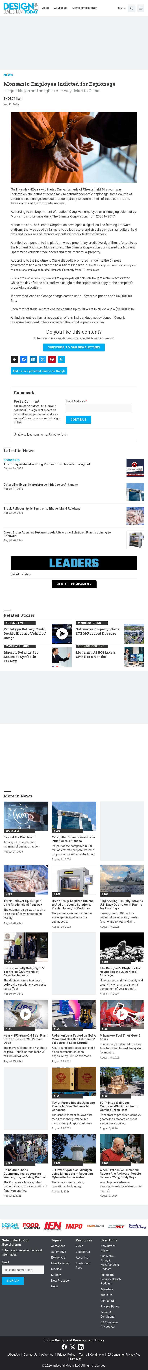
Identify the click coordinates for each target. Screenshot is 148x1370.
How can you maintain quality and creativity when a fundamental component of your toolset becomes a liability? (121, 985)
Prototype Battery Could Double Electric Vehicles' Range (25, 633)
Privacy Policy (66, 1354)
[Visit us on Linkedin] (81, 1347)
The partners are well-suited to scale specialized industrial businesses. (72, 917)
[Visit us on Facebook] (64, 1347)
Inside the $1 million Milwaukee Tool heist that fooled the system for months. (121, 1048)
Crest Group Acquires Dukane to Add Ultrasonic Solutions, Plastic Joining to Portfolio (57, 534)
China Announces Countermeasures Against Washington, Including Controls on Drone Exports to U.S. (25, 1173)
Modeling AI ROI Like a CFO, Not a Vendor (95, 654)
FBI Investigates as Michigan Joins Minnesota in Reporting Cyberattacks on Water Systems (72, 1173)
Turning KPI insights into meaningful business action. (22, 844)
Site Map (76, 1359)
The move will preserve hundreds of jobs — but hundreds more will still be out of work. (25, 1052)
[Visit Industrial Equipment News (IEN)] (53, 1226)
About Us (14, 1354)
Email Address (76, 401)
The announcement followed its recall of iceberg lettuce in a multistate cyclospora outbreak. (72, 1119)
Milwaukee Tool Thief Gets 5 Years (120, 1037)
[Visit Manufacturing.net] (116, 1226)
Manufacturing (89, 623)
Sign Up (13, 1280)
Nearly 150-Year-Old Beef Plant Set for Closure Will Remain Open (26, 1039)
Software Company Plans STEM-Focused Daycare (97, 631)
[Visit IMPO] (74, 1226)
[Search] (131, 8)
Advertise (47, 1354)
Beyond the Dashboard (19, 837)
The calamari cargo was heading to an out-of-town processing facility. (24, 914)
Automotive (14, 623)
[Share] (23, 359)
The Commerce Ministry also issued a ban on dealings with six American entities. (25, 1186)
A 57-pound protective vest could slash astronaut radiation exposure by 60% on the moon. (73, 1052)
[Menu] (140, 8)
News (8, 75)
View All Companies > (74, 584)
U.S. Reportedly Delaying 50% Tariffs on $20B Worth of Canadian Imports (24, 972)
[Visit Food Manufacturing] (31, 1226)
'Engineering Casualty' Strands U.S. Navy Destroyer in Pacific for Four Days (121, 904)
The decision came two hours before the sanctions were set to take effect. (25, 984)
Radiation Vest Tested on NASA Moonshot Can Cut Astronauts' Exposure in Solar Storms (74, 1039)
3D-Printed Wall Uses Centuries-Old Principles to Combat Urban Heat (119, 1106)
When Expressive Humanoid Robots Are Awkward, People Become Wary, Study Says (120, 1173)
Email (5, 1262)
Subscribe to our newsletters (74, 347)
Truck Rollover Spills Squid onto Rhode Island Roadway (42, 508)
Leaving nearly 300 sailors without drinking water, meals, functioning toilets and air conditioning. (119, 918)
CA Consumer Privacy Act (124, 1354)
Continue (78, 419)
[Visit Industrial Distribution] (95, 1226)
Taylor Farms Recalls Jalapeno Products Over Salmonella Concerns (73, 1106)
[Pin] (52, 359)
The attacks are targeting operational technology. (68, 1184)
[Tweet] (42, 359)
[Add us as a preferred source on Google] (61, 359)
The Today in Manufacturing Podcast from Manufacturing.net (47, 464)
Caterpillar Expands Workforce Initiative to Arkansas (41, 484)
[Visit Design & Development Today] (10, 1226)
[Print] (14, 359)
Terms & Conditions (91, 1354)
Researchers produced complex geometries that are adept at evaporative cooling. (120, 1119)
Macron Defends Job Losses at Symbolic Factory (21, 656)
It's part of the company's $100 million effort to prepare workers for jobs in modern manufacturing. (73, 850)
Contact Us (30, 1354)
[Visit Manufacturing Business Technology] (137, 1226)
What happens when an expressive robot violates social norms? (121, 1186)
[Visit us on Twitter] (72, 1347)
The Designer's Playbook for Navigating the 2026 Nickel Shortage (120, 972)
